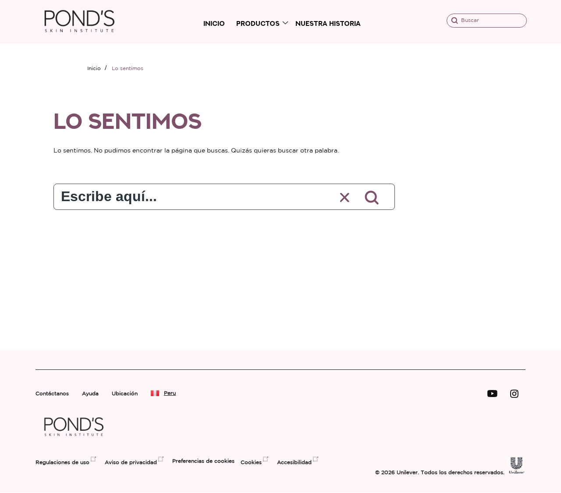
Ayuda (90, 393)
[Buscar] (372, 197)
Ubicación (125, 393)
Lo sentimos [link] (127, 68)
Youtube (492, 393)
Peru (170, 393)
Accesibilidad (294, 462)
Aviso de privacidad (131, 462)
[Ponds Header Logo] (79, 39)
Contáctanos (52, 393)
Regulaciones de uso (62, 462)
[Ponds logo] (74, 442)
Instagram (514, 394)
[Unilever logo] (516, 471)
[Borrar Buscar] (345, 198)
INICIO (214, 23)
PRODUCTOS (258, 23)
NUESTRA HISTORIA (328, 23)
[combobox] (189, 194)
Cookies (251, 462)
